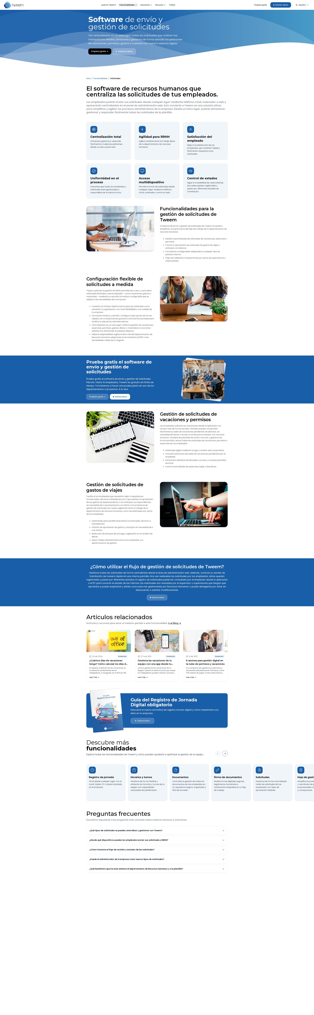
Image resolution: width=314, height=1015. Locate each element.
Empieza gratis (260, 5)
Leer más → (94, 677)
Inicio (88, 78)
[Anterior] (218, 753)
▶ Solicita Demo (120, 396)
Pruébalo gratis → (97, 396)
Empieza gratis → (99, 51)
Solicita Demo (142, 721)
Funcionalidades (127, 5)
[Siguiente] (225, 753)
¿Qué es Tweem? (108, 5)
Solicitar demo (280, 5)
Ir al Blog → (174, 623)
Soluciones (145, 5)
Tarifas (172, 5)
